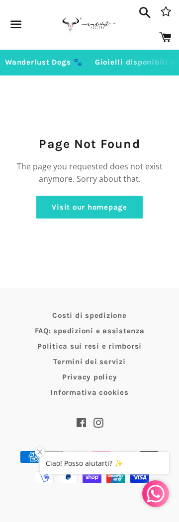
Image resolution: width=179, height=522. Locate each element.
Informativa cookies (89, 392)
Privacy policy (89, 377)
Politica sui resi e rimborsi (89, 346)
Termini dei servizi (89, 361)
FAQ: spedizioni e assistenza (90, 330)
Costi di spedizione (89, 315)
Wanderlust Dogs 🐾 (44, 62)
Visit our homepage (89, 207)
